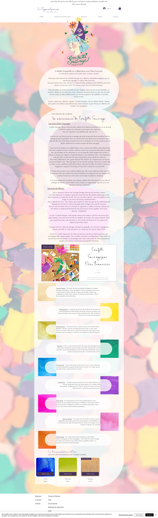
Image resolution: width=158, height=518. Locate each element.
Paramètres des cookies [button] (126, 515)
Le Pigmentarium (48, 9)
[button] (119, 8)
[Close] (156, 515)
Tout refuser (139, 515)
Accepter (149, 515)
